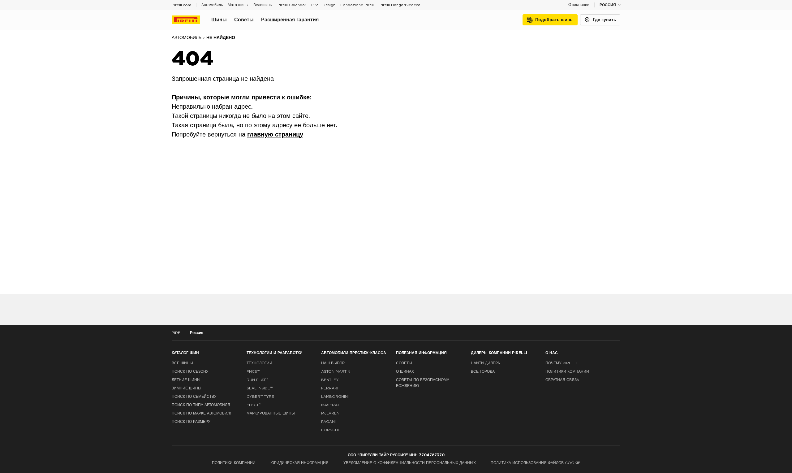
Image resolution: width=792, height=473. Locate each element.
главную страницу (275, 135)
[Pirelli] (191, 19)
